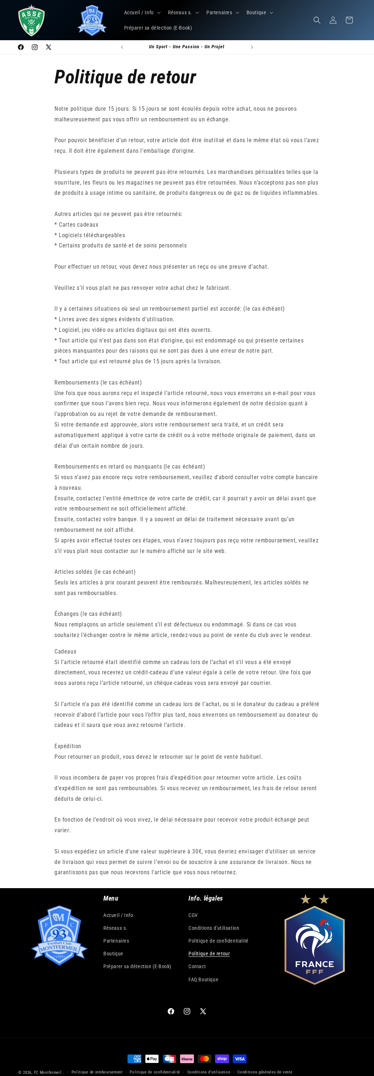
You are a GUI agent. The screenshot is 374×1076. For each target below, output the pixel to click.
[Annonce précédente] (122, 47)
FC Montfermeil (48, 1072)
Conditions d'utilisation (213, 928)
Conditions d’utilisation (208, 1072)
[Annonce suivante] (252, 47)
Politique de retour (209, 953)
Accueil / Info (118, 915)
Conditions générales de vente (264, 1072)
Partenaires (116, 941)
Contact (197, 966)
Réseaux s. (115, 928)
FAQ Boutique (203, 979)
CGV (193, 915)
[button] (142, 12)
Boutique (113, 953)
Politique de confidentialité (218, 941)
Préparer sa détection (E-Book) (137, 966)
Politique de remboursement (97, 1072)
